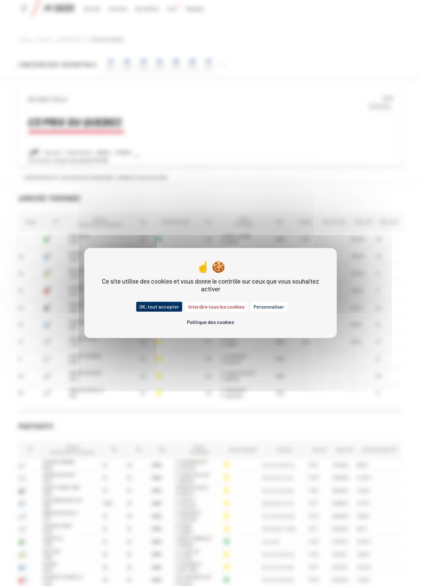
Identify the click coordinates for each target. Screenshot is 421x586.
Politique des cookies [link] (210, 322)
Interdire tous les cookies (216, 306)
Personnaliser (269, 306)
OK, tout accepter (159, 306)
